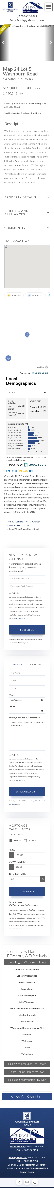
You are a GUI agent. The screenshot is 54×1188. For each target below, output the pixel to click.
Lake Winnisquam (27, 995)
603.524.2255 (31, 1150)
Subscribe (27, 629)
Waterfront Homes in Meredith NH (27, 1008)
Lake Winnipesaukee (27, 975)
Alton (27, 1047)
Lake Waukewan (27, 1001)
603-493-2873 (29, 16)
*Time (12, 706)
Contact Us (18, 664)
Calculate (27, 891)
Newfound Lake (27, 982)
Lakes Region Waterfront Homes (27, 962)
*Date (12, 695)
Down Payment (18, 861)
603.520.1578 (39, 1157)
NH (28, 521)
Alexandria (14, 525)
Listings (19, 521)
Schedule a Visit (36, 664)
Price (12, 849)
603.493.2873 (37, 1146)
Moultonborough (27, 1014)
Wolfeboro (27, 1040)
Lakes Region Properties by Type (27, 1079)
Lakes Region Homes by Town (27, 1071)
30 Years (17, 840)
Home (9, 521)
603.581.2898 (31, 1161)
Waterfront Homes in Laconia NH (27, 1027)
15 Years (31, 840)
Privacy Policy (19, 618)
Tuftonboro (27, 1054)
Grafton (36, 521)
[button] (4, 43)
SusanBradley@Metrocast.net (27, 20)
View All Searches (27, 1096)
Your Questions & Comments (24, 717)
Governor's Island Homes (27, 969)
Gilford (27, 1034)
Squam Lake (27, 988)
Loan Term (16, 834)
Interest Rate (17, 873)
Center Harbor (27, 1021)
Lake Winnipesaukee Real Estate (27, 1063)
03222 (26, 525)
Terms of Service (13, 804)
